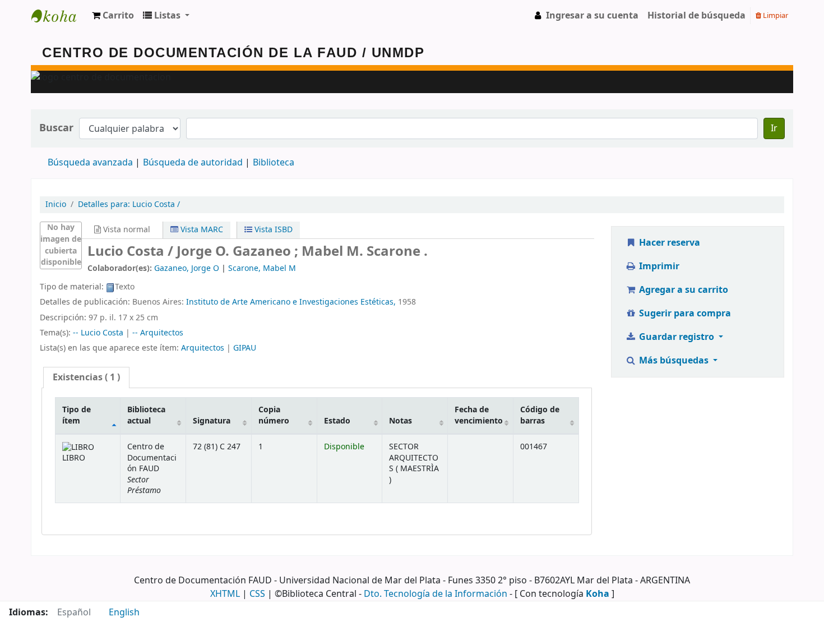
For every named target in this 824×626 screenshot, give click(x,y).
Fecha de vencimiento (479, 415)
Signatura (211, 421)
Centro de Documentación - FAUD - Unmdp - (59, 15)
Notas (400, 421)
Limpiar (774, 15)
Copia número (273, 415)
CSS (257, 594)
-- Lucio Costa (98, 333)
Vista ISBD (272, 230)
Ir (774, 128)
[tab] (86, 378)
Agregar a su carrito (682, 290)
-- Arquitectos (157, 333)
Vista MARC (200, 230)
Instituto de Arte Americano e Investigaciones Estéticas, (291, 302)
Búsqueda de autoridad (193, 162)
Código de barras (539, 415)
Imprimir (658, 266)
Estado (337, 421)
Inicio (55, 204)
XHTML (225, 594)
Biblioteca (273, 162)
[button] (112, 15)
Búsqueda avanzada (90, 162)
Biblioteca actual (146, 415)
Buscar (56, 128)
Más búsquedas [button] (674, 360)
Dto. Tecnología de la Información (435, 594)
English (124, 612)
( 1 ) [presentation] (86, 377)
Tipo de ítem (76, 415)
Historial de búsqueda (696, 15)
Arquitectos (202, 348)
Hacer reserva (668, 243)
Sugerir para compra (684, 313)
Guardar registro (676, 337)
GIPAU (244, 348)
